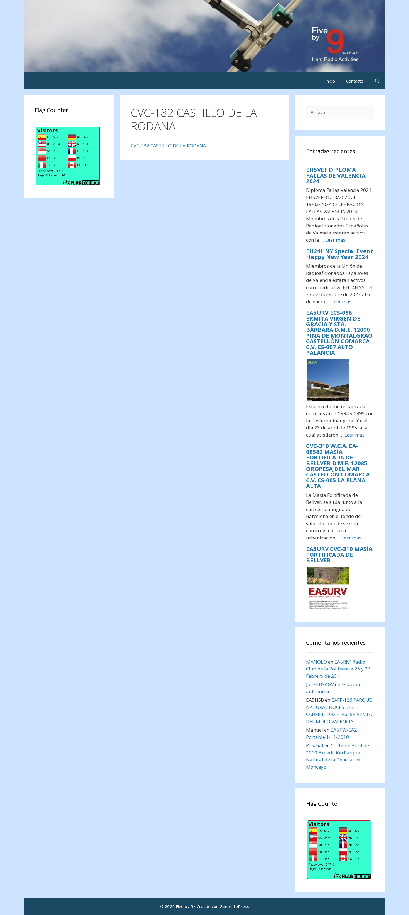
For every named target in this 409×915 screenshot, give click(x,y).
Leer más (335, 240)
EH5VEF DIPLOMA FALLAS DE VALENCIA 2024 (336, 175)
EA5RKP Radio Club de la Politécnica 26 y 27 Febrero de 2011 (338, 669)
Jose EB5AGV (320, 684)
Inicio (330, 81)
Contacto (354, 81)
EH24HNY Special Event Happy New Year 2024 (339, 253)
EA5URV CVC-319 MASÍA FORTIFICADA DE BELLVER (339, 554)
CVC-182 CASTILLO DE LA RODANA (168, 145)
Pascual (314, 745)
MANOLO (316, 662)
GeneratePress (234, 906)
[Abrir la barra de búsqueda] (377, 80)
